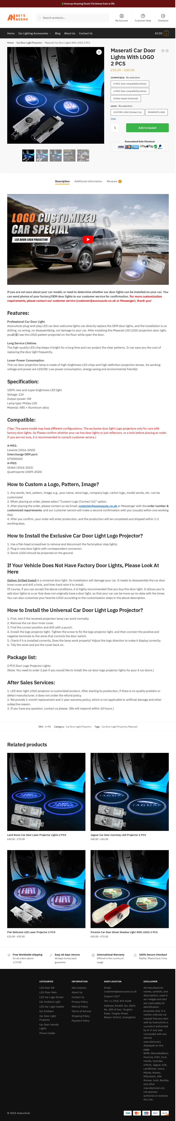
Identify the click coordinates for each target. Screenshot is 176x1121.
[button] (99, 52)
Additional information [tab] (88, 181)
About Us (77, 992)
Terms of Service (81, 1011)
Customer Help (143, 20)
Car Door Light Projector (29, 42)
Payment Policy (80, 1020)
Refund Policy (80, 1006)
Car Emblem (46, 1011)
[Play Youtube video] (88, 239)
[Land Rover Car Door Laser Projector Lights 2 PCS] (46, 792)
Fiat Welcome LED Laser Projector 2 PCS (31, 932)
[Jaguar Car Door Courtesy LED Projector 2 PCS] (130, 792)
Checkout (163, 20)
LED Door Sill (46, 987)
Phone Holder (47, 1033)
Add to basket (147, 127)
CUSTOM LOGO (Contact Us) (127, 112)
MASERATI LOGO (156, 112)
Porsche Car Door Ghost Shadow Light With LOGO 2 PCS (124, 932)
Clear (113, 118)
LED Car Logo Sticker (51, 997)
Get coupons (79, 987)
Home (10, 42)
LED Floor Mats (48, 992)
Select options (46, 846)
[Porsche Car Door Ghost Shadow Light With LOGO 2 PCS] (130, 889)
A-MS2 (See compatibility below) (129, 91)
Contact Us (78, 997)
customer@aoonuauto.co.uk (98, 506)
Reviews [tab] (112, 181)
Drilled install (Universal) (125, 98)
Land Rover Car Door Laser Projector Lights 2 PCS (36, 835)
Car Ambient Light (49, 1001)
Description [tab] (62, 181)
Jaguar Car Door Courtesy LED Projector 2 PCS (118, 835)
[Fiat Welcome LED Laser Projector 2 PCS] (46, 889)
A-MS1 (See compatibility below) (129, 83)
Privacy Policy (80, 1001)
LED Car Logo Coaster (51, 1006)
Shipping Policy (81, 1016)
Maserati (133, 726)
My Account (121, 20)
